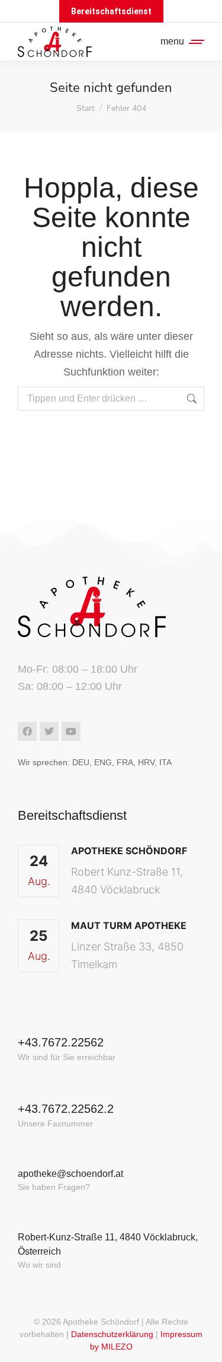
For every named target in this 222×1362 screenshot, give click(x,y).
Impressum (181, 1334)
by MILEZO (111, 1346)
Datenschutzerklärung (112, 1334)
